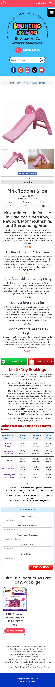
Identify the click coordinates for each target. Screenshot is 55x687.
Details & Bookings (14, 631)
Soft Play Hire (22, 83)
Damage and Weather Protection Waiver (24, 646)
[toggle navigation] (50, 3)
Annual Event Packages (27, 657)
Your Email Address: (27, 525)
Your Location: (27, 544)
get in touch (34, 420)
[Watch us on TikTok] (34, 69)
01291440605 (31, 50)
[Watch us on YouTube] (42, 69)
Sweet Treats (37, 651)
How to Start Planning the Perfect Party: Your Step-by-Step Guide (27, 663)
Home (11, 83)
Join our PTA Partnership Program (21, 667)
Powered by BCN (27, 681)
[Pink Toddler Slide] (27, 122)
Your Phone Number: (27, 535)
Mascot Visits (28, 649)
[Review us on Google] (20, 69)
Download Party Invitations (22, 654)
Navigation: (41, 3)
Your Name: (27, 516)
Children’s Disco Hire (21, 651)
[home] (3, 3)
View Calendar (44, 361)
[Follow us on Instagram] (27, 69)
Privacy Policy (43, 667)
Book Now (17, 361)
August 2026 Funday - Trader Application (27, 659)
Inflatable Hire (14, 649)
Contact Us (40, 654)
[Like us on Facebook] (13, 69)
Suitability (27, 182)
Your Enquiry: (27, 554)
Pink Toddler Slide (38, 83)
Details (28, 178)
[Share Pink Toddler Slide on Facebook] (27, 173)
